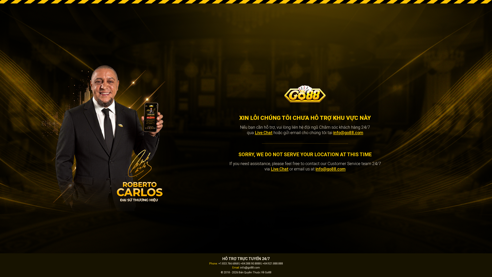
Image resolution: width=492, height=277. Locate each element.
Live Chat (264, 132)
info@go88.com (348, 132)
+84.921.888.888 (273, 263)
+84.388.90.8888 (250, 263)
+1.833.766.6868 (228, 263)
